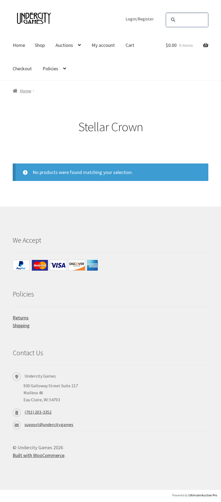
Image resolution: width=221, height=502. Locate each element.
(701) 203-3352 (38, 412)
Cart (130, 45)
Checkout (22, 68)
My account (103, 45)
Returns (21, 318)
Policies (50, 68)
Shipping (21, 325)
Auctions (64, 45)
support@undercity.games (49, 424)
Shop (40, 45)
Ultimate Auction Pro (202, 495)
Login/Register (140, 19)
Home (19, 45)
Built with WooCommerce (38, 455)
